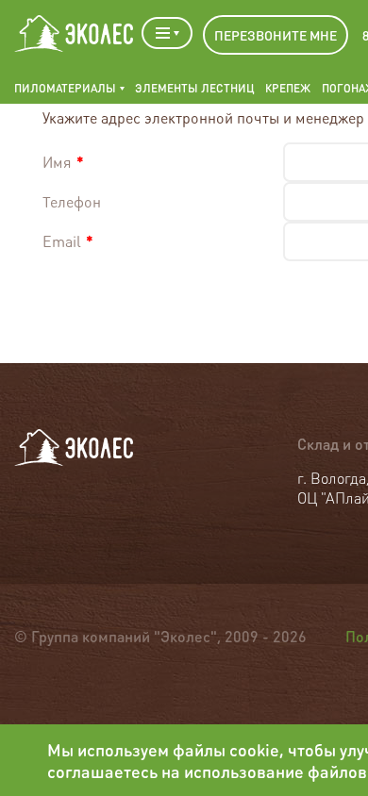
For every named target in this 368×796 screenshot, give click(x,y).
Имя (63, 162)
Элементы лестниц (195, 88)
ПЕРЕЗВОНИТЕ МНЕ (275, 34)
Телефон (71, 201)
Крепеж (287, 88)
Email (67, 241)
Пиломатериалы (65, 88)
